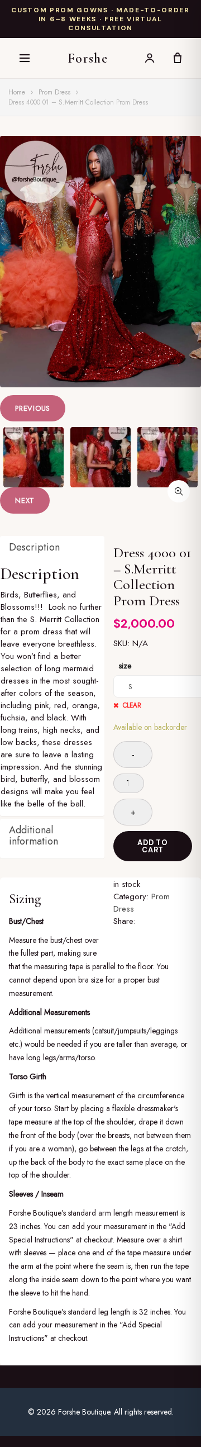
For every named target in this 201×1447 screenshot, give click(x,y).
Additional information (33, 835)
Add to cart (152, 846)
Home (16, 92)
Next (25, 500)
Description (34, 547)
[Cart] (177, 58)
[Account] (149, 58)
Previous (32, 408)
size (125, 665)
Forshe (88, 58)
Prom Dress (54, 92)
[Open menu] (24, 58)
